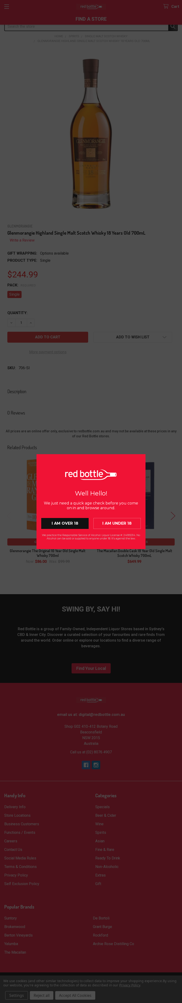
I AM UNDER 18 (117, 523)
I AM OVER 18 (65, 523)
